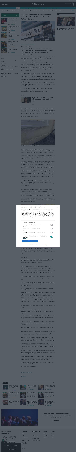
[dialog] (38, 226)
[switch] (51, 225)
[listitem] (38, 222)
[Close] (57, 207)
